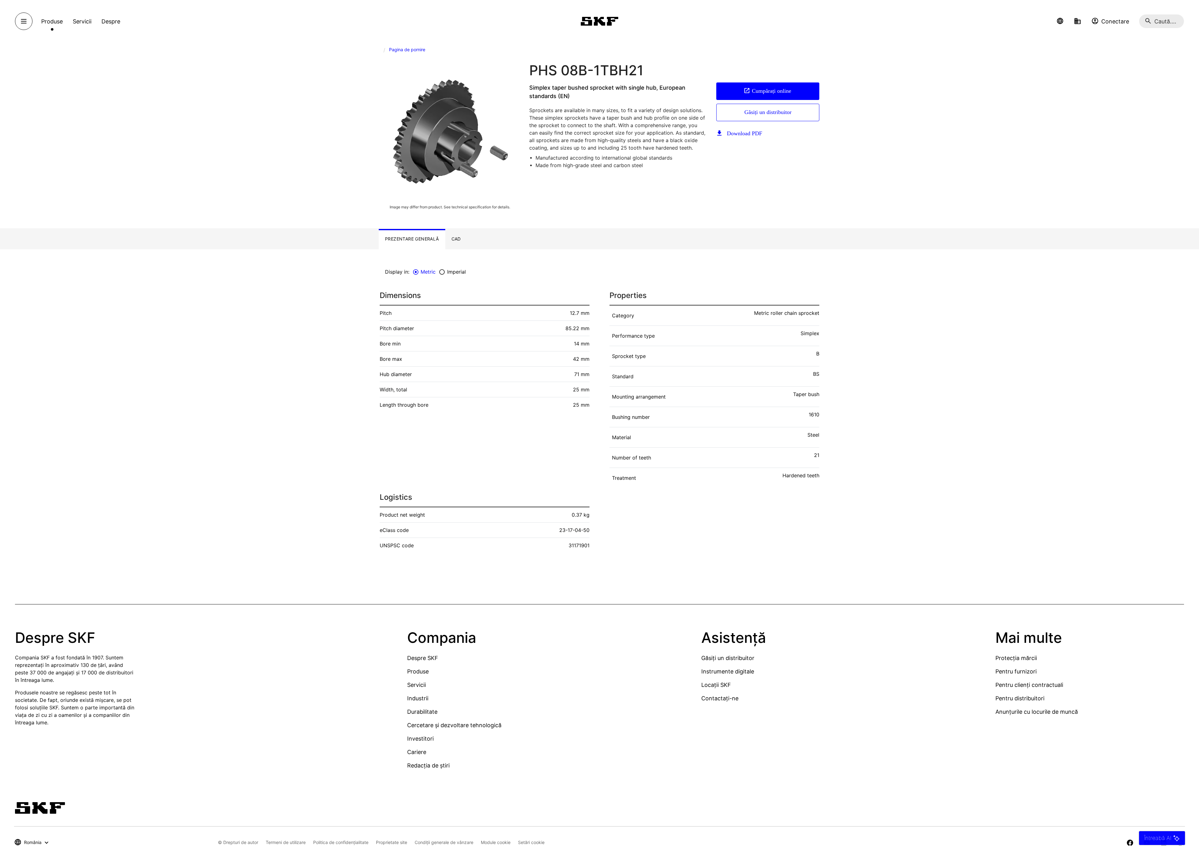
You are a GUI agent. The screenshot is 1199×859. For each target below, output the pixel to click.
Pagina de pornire (407, 49)
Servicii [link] (82, 21)
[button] (1060, 21)
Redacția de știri (428, 765)
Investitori (420, 738)
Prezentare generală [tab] (412, 238)
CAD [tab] (456, 238)
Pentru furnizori (1016, 671)
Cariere (416, 752)
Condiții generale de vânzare (444, 842)
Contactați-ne (719, 698)
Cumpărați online (771, 91)
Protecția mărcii (1016, 658)
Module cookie (496, 842)
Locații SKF (716, 685)
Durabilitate (422, 711)
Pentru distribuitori (1019, 698)
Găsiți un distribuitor (768, 112)
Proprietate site (391, 842)
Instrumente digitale (727, 671)
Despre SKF (422, 658)
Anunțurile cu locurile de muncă (1036, 711)
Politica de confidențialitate (340, 842)
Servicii (416, 685)
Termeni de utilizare (286, 842)
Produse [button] (52, 21)
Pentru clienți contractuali (1029, 685)
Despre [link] (110, 21)
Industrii (417, 698)
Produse (418, 671)
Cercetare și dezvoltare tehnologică (454, 725)
